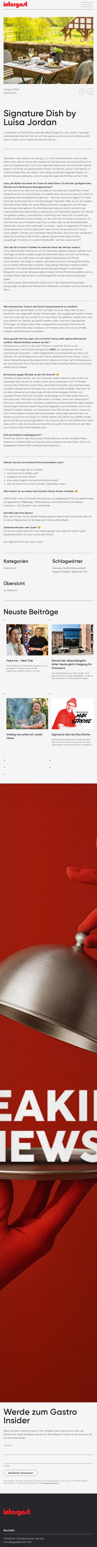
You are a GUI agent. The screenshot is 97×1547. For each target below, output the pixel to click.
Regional (57, 571)
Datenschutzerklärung (50, 1483)
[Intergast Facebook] (90, 92)
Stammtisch (10, 93)
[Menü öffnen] (86, 5)
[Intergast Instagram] (82, 92)
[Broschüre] (27, 639)
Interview (57, 568)
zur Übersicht (11, 590)
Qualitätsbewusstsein (74, 568)
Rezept (67, 571)
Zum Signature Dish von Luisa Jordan (23, 541)
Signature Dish (79, 571)
